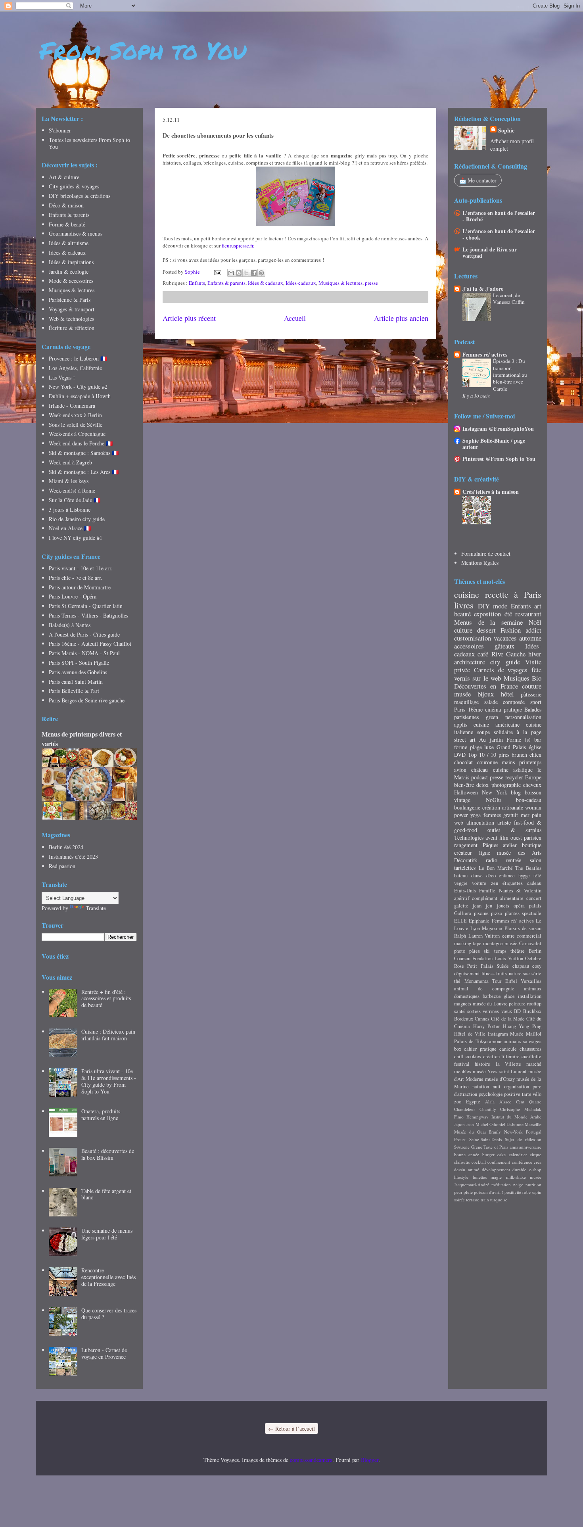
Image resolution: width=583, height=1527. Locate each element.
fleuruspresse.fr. (238, 245)
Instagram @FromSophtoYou (498, 428)
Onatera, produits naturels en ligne (100, 1114)
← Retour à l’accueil (291, 1428)
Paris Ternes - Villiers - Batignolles (88, 615)
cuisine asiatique (513, 769)
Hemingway (477, 1117)
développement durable (504, 1169)
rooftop (534, 1003)
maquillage (466, 702)
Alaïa (490, 1102)
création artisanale (502, 807)
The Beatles (528, 868)
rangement (466, 845)
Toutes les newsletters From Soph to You (89, 143)
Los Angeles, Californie (75, 368)
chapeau (520, 966)
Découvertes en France (486, 686)
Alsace (505, 1102)
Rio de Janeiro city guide (77, 519)
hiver (534, 653)
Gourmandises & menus (75, 233)
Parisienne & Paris (69, 299)
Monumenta (476, 981)
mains (508, 762)
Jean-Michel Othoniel (485, 1124)
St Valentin (528, 890)
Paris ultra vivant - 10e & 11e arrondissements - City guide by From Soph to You (108, 1081)
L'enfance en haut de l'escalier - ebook (498, 234)
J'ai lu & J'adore (482, 288)
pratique (513, 709)
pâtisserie (531, 694)
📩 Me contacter (478, 180)
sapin (536, 1192)
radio (491, 860)
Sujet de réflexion (523, 1139)
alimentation (480, 822)
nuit (497, 1086)
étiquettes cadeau (521, 883)
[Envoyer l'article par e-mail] (216, 271)
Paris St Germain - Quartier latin (86, 606)
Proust (460, 1139)
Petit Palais (480, 966)
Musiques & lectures (340, 282)
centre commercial (522, 935)
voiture (479, 883)
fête (536, 669)
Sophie (506, 130)
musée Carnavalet (522, 943)
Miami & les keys (68, 481)
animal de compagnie (484, 988)
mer (525, 815)
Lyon (475, 928)
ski (487, 951)
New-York (513, 1132)
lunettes (480, 1177)
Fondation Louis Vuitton (497, 958)
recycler (514, 777)
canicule (508, 1048)
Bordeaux (463, 1018)
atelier (510, 845)
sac (526, 973)
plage (476, 747)
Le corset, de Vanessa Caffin (509, 298)
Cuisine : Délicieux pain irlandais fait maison (108, 1035)
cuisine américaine (497, 724)
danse (477, 875)
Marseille (533, 1124)
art (537, 605)
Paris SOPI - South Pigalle (79, 662)
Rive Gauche (508, 653)
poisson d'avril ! (488, 1192)
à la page (529, 732)
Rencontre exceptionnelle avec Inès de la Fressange (108, 1276)
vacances (505, 638)
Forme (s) (518, 739)
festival (462, 1064)
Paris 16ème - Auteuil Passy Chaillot (90, 643)
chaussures (530, 1048)
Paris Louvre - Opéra (72, 596)
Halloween (466, 792)
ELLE (460, 920)
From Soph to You (143, 50)
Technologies (468, 837)
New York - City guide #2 (78, 386)
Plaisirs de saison (522, 928)
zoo (457, 1101)
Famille (487, 890)
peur (458, 1192)
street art (465, 739)
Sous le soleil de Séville (75, 424)
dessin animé (466, 1169)
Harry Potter (486, 1026)
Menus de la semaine (488, 622)
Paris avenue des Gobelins (78, 672)
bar (537, 739)
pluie (468, 1192)
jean (477, 905)
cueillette (531, 1056)
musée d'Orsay (500, 1079)
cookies (473, 1056)
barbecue (492, 996)
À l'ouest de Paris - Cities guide (84, 634)
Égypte (473, 1101)
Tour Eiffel (504, 981)
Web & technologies (71, 318)
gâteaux (504, 645)
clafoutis (462, 1162)
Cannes (482, 1018)
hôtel (507, 693)
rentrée (513, 860)
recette (496, 594)
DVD (460, 754)
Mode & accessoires (71, 280)
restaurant (528, 613)
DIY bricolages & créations (79, 196)
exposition (487, 613)
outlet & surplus (514, 830)
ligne (484, 852)
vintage (462, 800)
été (508, 613)
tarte (526, 1094)
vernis (462, 678)
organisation (516, 1086)
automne (530, 638)
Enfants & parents (226, 282)
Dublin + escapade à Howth (80, 396)
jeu (489, 905)
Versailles (531, 981)
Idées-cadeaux (301, 282)
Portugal (533, 1132)
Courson (462, 958)
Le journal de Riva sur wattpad (489, 252)
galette (461, 905)
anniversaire (530, 1147)
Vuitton (492, 935)
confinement (498, 1162)
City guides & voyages (74, 186)
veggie (461, 883)
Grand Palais (511, 747)
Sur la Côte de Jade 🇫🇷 (74, 500)
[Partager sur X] (246, 273)
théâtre (517, 951)
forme (460, 747)
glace (509, 996)
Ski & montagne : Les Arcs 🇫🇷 (84, 472)
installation (529, 996)
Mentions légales (480, 562)
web (458, 822)
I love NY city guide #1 (75, 537)
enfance (507, 875)
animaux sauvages (522, 1041)
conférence (522, 1162)
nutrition (533, 1184)
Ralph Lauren (468, 935)
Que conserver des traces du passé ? (108, 1313)
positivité (512, 1192)
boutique (531, 845)
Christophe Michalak (520, 1109)
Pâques (490, 845)
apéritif (461, 898)
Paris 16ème (468, 709)
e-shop (535, 1169)
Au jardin (490, 739)
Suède (503, 966)
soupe (483, 732)
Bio (536, 678)
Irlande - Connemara (72, 405)
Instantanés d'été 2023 (73, 856)
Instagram (498, 1033)
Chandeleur (464, 1109)
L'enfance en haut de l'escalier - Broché (498, 216)
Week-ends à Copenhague (77, 433)
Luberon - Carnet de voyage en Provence (104, 1353)
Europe (533, 777)
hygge (524, 875)
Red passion (62, 866)
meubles (462, 1071)
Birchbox (532, 1011)
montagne (493, 943)
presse (371, 282)
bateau (461, 875)
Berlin (535, 951)
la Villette (508, 1064)
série (536, 973)
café (483, 653)
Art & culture (64, 177)
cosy (536, 966)
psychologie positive (500, 1094)
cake (501, 1154)
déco (491, 875)
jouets (503, 905)
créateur (463, 852)
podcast (479, 777)
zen (494, 883)
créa (537, 1162)
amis (514, 1147)
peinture (517, 1003)
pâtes (474, 951)
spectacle (531, 913)
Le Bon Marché (496, 868)
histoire (482, 1064)
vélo (537, 1094)
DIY (484, 605)
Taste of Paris (495, 1147)
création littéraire (501, 1056)
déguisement (467, 973)
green (492, 717)
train (485, 1200)
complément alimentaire (498, 898)
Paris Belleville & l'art (74, 690)
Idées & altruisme (68, 243)
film (503, 837)
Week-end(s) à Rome (72, 490)
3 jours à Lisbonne (69, 509)
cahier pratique (480, 1048)
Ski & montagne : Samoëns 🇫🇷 (84, 453)
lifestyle (461, 1177)
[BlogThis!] (239, 273)
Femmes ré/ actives (484, 354)
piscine (481, 913)
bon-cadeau (528, 800)
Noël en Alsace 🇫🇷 (70, 528)
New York (494, 792)
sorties (474, 1011)
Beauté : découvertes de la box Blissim (107, 1154)
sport (535, 702)
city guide (505, 661)
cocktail (479, 1162)
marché (533, 1064)
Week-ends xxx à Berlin (75, 415)
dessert (486, 630)
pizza (496, 913)
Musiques (516, 678)
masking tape (467, 943)
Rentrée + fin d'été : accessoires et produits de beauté (106, 998)
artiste (504, 822)
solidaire (503, 732)
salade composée (504, 702)
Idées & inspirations (71, 262)
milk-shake (516, 1177)
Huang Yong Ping (522, 1026)
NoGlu (493, 800)
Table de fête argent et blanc (106, 1194)
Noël (535, 622)
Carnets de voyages (501, 669)
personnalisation (523, 717)
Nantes (506, 890)
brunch (519, 754)
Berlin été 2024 (66, 847)
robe (526, 1192)
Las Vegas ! (62, 377)
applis (460, 724)
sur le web (486, 678)
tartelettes (465, 867)
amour (495, 1041)
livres (464, 605)
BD (517, 1011)
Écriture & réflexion (71, 328)
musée (462, 693)
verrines (491, 1011)
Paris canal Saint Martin (76, 681)
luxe (489, 747)
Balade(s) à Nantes (69, 625)
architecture (469, 661)
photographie (506, 784)
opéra (519, 905)
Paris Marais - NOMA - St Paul (84, 653)
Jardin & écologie (68, 271)
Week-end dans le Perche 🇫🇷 (81, 443)
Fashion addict (521, 630)
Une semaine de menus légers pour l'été (106, 1234)
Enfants (197, 282)
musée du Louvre (490, 1003)
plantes (512, 913)
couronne (487, 762)
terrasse (472, 1200)
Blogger (369, 1460)
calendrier (518, 1154)
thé (457, 981)
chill (459, 1056)
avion (460, 769)
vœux (506, 1011)
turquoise (498, 1200)
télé (537, 875)
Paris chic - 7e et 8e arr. (75, 577)
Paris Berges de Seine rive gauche (87, 700)
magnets (462, 1003)
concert (533, 898)
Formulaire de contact (485, 553)
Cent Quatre (528, 1102)
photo (459, 951)
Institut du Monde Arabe (516, 1117)
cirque (535, 1154)
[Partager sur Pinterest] (261, 273)
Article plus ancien (401, 318)
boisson (533, 792)
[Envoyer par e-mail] (231, 273)
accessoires (469, 645)
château (479, 769)
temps (500, 951)
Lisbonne (515, 1124)
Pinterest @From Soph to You (498, 459)
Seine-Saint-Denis (485, 1139)
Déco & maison (66, 205)
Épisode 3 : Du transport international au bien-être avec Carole (510, 374)
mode (500, 605)
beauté (462, 613)
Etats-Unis (465, 890)
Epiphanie (479, 920)
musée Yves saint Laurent (500, 1071)
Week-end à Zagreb (70, 462)
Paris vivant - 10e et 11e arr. (81, 568)
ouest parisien (525, 837)
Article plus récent (189, 318)
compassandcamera (311, 1460)
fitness (488, 973)
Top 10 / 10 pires (488, 754)
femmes (492, 815)
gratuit (510, 815)
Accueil (295, 318)
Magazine (492, 928)
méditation (501, 1184)
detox (482, 784)
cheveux (532, 784)
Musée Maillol (525, 1033)
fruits (501, 973)
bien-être (464, 784)
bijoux (486, 693)
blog (516, 792)
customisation (472, 638)
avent (491, 837)
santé (459, 1011)
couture (531, 686)
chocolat (463, 762)
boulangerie (467, 807)
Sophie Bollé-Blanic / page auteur (493, 443)
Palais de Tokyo (470, 1041)
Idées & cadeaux (265, 282)
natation (480, 1086)
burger (488, 1154)
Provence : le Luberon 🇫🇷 (78, 358)
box (457, 1048)
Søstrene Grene (468, 1147)
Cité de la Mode (508, 1018)
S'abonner (60, 130)
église (535, 747)
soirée (459, 1200)
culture (463, 630)
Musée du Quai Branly (477, 1132)
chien (535, 754)
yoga (475, 815)
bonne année (466, 1154)
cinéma (493, 709)
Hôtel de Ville (469, 1033)
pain (536, 815)
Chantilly (487, 1109)
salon (535, 860)
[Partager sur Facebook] (254, 273)
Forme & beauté (67, 224)
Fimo (459, 1117)
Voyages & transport (71, 309)
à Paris (527, 594)
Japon (459, 1124)
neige (518, 1184)
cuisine (466, 594)
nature (515, 973)
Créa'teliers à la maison (490, 491)
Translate (96, 908)
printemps (530, 762)
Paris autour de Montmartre (80, 587)
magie (496, 1177)
